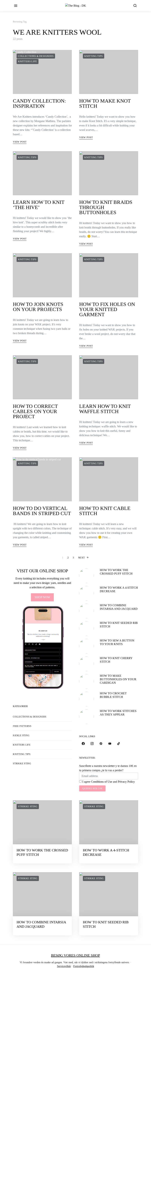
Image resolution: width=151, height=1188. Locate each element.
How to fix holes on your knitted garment (107, 309)
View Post (20, 141)
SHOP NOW (42, 597)
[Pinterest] (101, 743)
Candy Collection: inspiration (39, 103)
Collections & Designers (36, 56)
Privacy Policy (126, 781)
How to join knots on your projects (38, 306)
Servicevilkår (64, 966)
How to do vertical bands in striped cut (42, 510)
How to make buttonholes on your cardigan (118, 679)
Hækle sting (21, 735)
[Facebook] (83, 743)
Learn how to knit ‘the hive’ (38, 204)
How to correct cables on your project (35, 411)
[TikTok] (119, 743)
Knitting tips (93, 56)
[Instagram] (92, 743)
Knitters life (27, 61)
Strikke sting (22, 763)
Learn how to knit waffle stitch (105, 408)
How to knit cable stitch (104, 510)
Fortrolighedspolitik (83, 966)
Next (81, 557)
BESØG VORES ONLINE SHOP (75, 955)
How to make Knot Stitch (105, 103)
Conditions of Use (101, 781)
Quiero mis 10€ (92, 788)
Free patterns (22, 726)
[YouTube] (110, 743)
